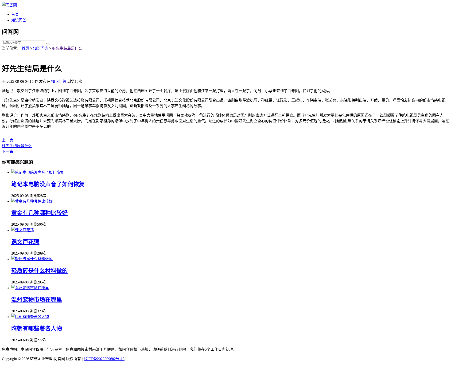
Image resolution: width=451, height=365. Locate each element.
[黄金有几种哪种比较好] (32, 201)
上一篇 (7, 140)
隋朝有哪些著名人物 (36, 329)
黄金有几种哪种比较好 (39, 213)
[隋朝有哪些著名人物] (30, 317)
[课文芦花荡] (22, 230)
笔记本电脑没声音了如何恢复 (48, 184)
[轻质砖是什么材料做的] (32, 259)
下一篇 (7, 151)
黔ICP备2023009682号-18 (104, 359)
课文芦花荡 (25, 242)
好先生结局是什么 (67, 48)
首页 (15, 14)
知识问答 (18, 20)
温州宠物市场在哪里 (36, 300)
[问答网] (9, 5)
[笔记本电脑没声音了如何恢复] (37, 172)
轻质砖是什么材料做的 (39, 271)
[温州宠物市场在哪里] (30, 288)
